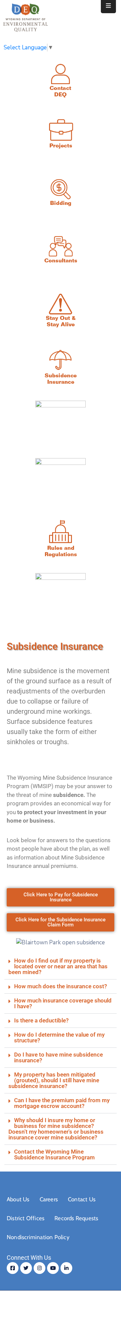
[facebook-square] (12, 1268)
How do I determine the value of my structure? (59, 1037)
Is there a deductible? (41, 1020)
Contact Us (81, 1199)
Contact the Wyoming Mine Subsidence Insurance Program (54, 1154)
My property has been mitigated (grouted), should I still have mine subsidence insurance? (53, 1080)
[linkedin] (66, 1268)
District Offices (25, 1218)
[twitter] (26, 1268)
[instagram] (39, 1268)
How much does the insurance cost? (60, 986)
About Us (18, 1199)
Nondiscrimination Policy (38, 1237)
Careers (49, 1199)
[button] (60, 966)
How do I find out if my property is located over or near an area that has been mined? (58, 966)
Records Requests (76, 1218)
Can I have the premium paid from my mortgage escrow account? (62, 1103)
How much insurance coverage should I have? (63, 1003)
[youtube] (53, 1268)
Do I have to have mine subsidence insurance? (58, 1057)
